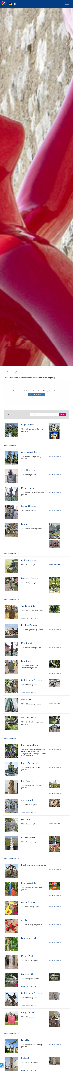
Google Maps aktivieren (37, 394)
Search (62, 414)
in (9, 414)
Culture (8, 372)
